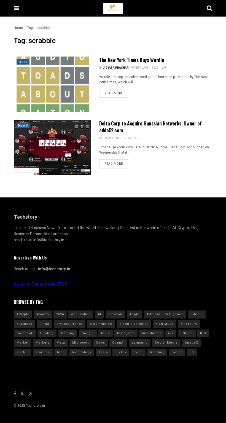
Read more (113, 93)
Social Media (166, 342)
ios (170, 333)
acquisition (81, 314)
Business (24, 324)
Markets (42, 342)
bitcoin (197, 314)
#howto (43, 314)
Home (18, 27)
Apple (134, 314)
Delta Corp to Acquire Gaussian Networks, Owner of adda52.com (150, 127)
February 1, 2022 (146, 68)
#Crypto (23, 314)
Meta (61, 342)
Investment (151, 333)
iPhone (187, 333)
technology (81, 352)
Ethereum (189, 324)
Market (22, 342)
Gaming (67, 333)
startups (43, 352)
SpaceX (191, 342)
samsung (140, 342)
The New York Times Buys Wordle (131, 59)
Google (88, 333)
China (44, 324)
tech (61, 352)
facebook (25, 333)
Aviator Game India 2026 (41, 284)
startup (23, 352)
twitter (177, 352)
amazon (115, 314)
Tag (30, 27)
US (191, 352)
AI (99, 314)
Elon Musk (164, 324)
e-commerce (101, 324)
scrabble (44, 27)
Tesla (103, 352)
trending (157, 352)
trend (138, 352)
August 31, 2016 (119, 138)
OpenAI (118, 342)
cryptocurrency (70, 324)
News (23, 125)
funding (47, 333)
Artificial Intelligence (165, 314)
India (105, 333)
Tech (22, 62)
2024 (60, 314)
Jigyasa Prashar (116, 68)
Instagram (126, 333)
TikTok (121, 352)
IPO (203, 333)
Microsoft (80, 342)
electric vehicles (134, 324)
